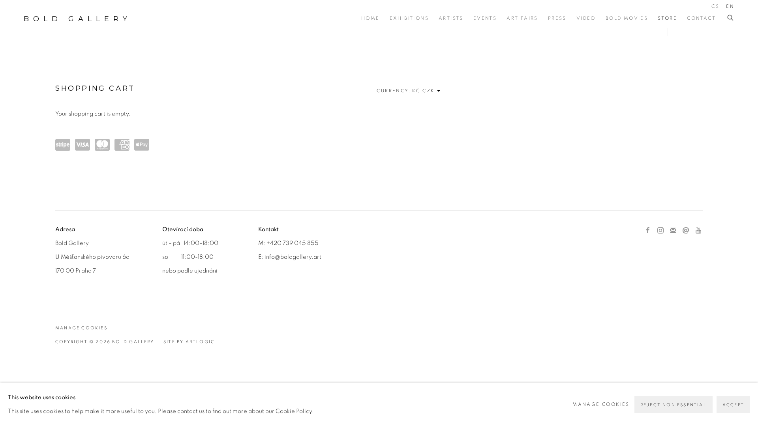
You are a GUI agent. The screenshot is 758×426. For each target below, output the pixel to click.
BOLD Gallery (77, 19)
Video (586, 18)
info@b (274, 257)
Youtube (698, 230)
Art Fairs (522, 18)
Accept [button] (733, 405)
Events (485, 18)
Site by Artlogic (189, 342)
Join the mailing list (673, 230)
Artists (451, 18)
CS (715, 6)
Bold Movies (627, 18)
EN (730, 6)
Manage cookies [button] (81, 328)
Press (557, 18)
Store (667, 18)
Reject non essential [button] (673, 405)
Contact (701, 18)
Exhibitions (409, 18)
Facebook (648, 230)
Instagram (660, 230)
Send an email (685, 230)
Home (370, 18)
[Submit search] (730, 18)
